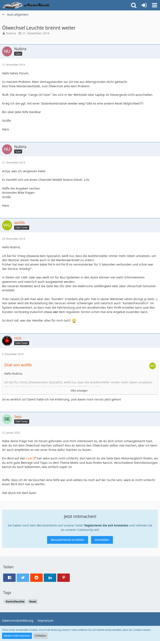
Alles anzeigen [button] (79, 390)
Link (29, 458)
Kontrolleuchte (15, 601)
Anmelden (102, 540)
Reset (32, 601)
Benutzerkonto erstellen (67, 540)
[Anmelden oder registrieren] (144, 5)
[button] (154, 5)
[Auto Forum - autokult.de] (27, 5)
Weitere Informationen (17, 635)
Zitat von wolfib (18, 364)
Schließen (40, 635)
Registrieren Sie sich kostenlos (106, 525)
